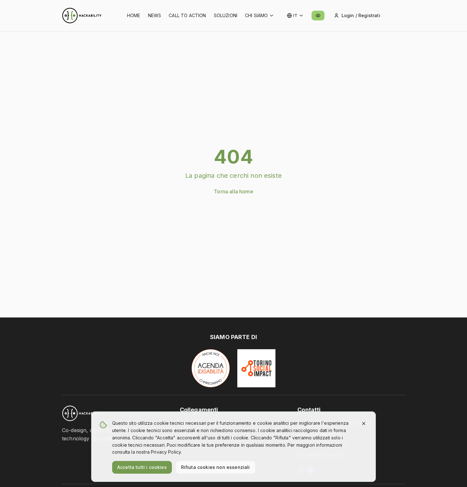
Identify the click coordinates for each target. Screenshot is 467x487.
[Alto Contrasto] (318, 15)
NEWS (154, 15)
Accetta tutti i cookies (142, 467)
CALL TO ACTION (187, 15)
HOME (133, 15)
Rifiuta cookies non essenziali (215, 467)
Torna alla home (233, 191)
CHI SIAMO (256, 15)
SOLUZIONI (225, 15)
